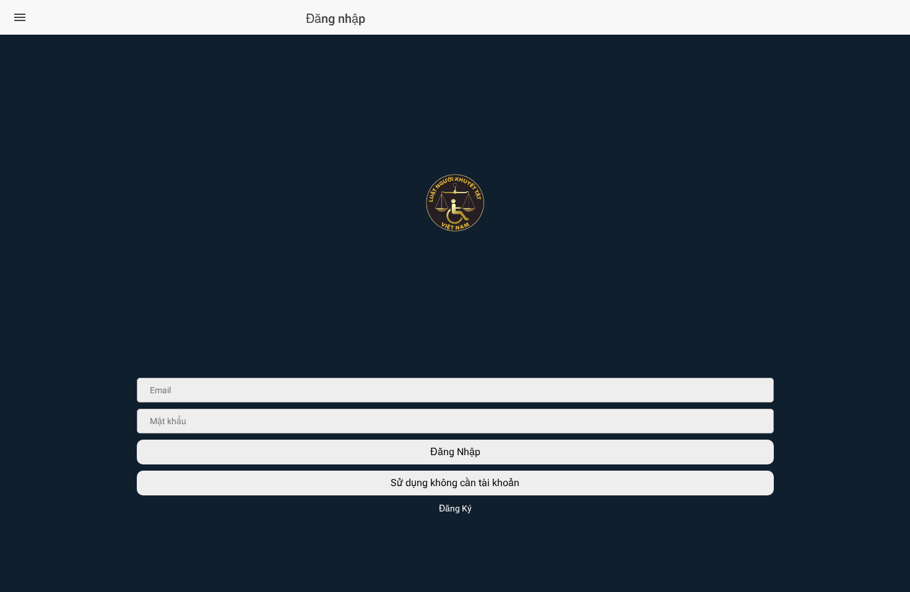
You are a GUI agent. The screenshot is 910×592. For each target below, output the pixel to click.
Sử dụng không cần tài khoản (455, 483)
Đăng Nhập (455, 452)
